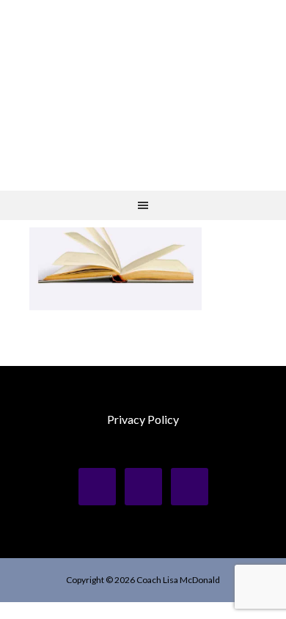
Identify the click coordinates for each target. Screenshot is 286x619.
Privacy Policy (143, 419)
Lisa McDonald (143, 73)
